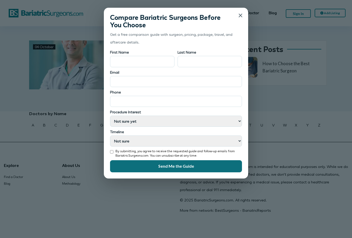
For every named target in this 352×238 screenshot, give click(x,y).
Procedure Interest (125, 112)
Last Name (187, 52)
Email (114, 72)
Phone (115, 92)
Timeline (117, 132)
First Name (119, 52)
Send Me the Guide (176, 166)
